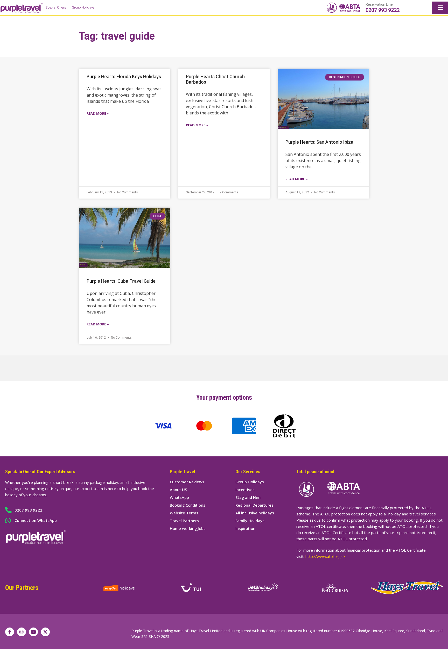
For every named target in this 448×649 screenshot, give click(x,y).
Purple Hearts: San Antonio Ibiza (319, 142)
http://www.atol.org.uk (325, 556)
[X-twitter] (45, 632)
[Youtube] (33, 632)
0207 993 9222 (383, 10)
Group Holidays (83, 7)
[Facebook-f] (9, 632)
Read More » (98, 113)
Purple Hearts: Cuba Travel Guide (121, 281)
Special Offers (55, 7)
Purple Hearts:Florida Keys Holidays (124, 76)
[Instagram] (21, 632)
